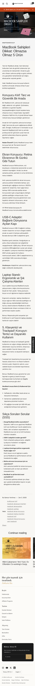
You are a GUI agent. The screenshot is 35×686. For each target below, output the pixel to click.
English (18, 672)
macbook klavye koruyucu (16, 519)
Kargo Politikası (15, 680)
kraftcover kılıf (8, 42)
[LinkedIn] (14, 668)
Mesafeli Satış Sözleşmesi (18, 683)
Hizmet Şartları (6, 680)
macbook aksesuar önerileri (16, 504)
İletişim (4, 617)
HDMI (15, 245)
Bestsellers (5, 633)
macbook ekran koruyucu (15, 511)
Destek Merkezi (6, 610)
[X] (11, 668)
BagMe (25, 379)
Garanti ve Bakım (7, 613)
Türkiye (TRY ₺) (7, 672)
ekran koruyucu (14, 208)
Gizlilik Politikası (19, 677)
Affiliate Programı (7, 601)
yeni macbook (12, 521)
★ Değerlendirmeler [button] (33, 344)
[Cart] (32, 4)
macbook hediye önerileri (15, 514)
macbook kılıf (11, 516)
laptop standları (26, 318)
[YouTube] (7, 668)
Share (4, 525)
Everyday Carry (7, 639)
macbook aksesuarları (14, 506)
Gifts (3, 636)
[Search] (7, 4)
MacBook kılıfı (13, 130)
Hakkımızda (5, 594)
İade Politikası (6, 620)
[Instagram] (3, 668)
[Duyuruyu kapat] (33, 9)
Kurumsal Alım (6, 598)
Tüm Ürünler (5, 629)
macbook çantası (13, 509)
